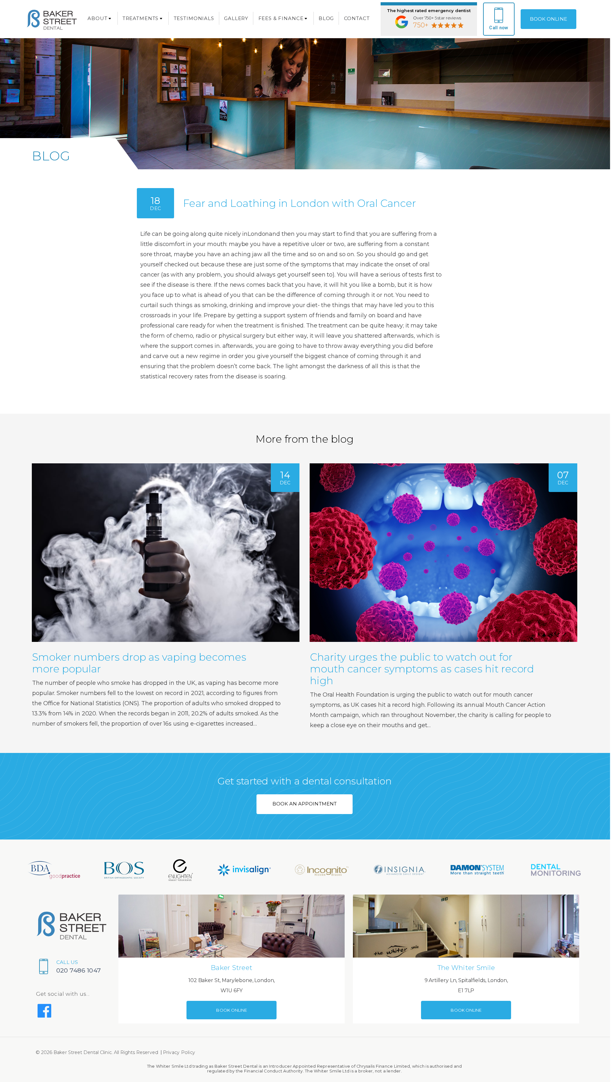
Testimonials (194, 18)
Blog (326, 18)
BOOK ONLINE (548, 19)
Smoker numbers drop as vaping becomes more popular (139, 663)
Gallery (236, 18)
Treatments (141, 18)
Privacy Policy (179, 1052)
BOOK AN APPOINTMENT (304, 804)
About (97, 18)
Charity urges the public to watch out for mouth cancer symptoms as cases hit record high (422, 669)
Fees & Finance (281, 18)
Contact (357, 18)
